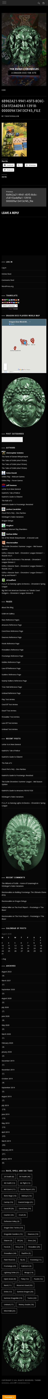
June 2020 (5, 1016)
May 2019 (5, 1123)
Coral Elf (9, 1208)
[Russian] (12, 303)
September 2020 (8, 989)
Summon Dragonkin (13, 1298)
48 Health (9, 1183)
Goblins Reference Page (11, 662)
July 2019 (5, 1105)
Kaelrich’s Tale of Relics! (11, 493)
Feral (7, 1247)
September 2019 (8, 1087)
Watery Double (26, 1304)
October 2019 (7, 1078)
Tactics (31, 1298)
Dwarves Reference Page (12, 637)
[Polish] (9, 303)
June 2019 (5, 1114)
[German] (16, 300)
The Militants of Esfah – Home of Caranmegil (19, 883)
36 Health (24, 1176)
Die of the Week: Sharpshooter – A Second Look (20, 538)
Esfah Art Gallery (8, 613)
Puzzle (38, 1279)
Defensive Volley (11, 1221)
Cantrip (8, 1202)
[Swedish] (18, 303)
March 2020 (6, 1034)
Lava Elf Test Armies (10, 723)
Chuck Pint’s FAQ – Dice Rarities (14, 513)
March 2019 (6, 1141)
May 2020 (5, 1025)
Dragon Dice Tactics (13, 1227)
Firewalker (34, 1247)
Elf (20, 1240)
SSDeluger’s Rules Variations (13, 517)
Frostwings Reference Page (12, 656)
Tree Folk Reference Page (12, 687)
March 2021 (6, 980)
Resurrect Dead (24, 1285)
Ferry (19, 1247)
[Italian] (18, 300)
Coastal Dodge (25, 1202)
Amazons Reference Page (12, 625)
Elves (32, 1240)
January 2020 (7, 1052)
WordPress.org (8, 286)
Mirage (28, 1272)
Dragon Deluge (7, 520)
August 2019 (6, 1096)
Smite (8, 1291)
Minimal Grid (8, 1383)
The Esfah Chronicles (24, 69)
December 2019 (8, 1061)
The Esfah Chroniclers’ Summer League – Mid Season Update (22, 782)
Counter (9, 1215)
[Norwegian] (7, 303)
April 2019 (5, 1132)
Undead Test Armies (10, 729)
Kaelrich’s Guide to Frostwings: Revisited (17, 504)
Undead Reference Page (11, 693)
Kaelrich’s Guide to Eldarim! (12, 497)
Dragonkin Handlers (13, 1234)
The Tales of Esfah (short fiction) (14, 460)
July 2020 (5, 1007)
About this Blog (7, 607)
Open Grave (10, 1279)
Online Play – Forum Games (12, 480)
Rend (7, 1285)
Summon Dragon (25, 1291)
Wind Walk (9, 1311)
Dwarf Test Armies (9, 710)
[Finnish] (12, 300)
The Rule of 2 (7, 500)
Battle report (28, 1189)
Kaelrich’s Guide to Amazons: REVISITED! (17, 790)
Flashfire (26, 1253)
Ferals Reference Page (10, 643)
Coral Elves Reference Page (12, 631)
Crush (22, 1215)
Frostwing (35, 1260)
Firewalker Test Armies (11, 717)
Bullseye (27, 1196)
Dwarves (33, 1234)
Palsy (25, 1279)
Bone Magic (10, 1196)
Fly (22, 1260)
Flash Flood (9, 1260)
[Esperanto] (7, 300)
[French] (14, 300)
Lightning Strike (11, 1272)
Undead (9, 1304)
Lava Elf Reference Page (11, 668)
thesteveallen (11, 116)
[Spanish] (16, 303)
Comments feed (8, 280)
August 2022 (6, 971)
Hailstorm (26, 1266)
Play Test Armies (8, 699)
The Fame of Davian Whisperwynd (15, 456)
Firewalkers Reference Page (12, 650)
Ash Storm (9, 1189)
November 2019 (8, 1070)
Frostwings (10, 1266)
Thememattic (23, 1383)
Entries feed (6, 274)
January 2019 (7, 1159)
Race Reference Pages (10, 620)
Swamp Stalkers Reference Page (14, 681)
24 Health (9, 1176)
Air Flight (25, 1183)
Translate (15, 308)
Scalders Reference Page (11, 674)
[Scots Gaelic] (14, 303)
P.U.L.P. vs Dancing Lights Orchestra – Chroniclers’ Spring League (23, 804)
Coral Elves (25, 1208)
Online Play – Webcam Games (13, 476)
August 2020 (6, 998)
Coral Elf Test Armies (10, 704)
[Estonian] (9, 300)
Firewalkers (10, 1253)
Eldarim (8, 1240)
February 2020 (7, 1043)
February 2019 (7, 1150)
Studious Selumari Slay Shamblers (14, 529)
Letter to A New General (11, 489)
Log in (4, 268)
